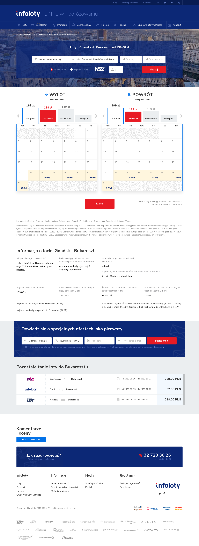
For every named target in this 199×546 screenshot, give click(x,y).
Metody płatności (60, 491)
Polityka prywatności (130, 483)
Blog (115, 2)
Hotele (105, 25)
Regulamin (125, 487)
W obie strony (60, 69)
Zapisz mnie (162, 340)
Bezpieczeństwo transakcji (64, 487)
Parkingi (122, 25)
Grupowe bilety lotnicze (149, 25)
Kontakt (176, 25)
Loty (24, 25)
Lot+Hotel (41, 24)
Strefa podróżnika (130, 2)
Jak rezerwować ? (60, 483)
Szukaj (99, 203)
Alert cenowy (84, 25)
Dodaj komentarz (31, 439)
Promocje (62, 25)
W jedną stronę (81, 69)
